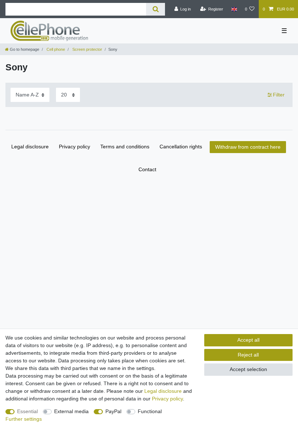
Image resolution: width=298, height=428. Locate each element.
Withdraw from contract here (248, 147)
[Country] (234, 9)
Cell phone (55, 49)
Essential (27, 411)
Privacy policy (74, 146)
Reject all (248, 355)
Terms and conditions (124, 146)
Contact (147, 169)
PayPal (113, 411)
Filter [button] (279, 95)
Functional (150, 411)
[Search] (155, 9)
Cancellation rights (181, 146)
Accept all (248, 340)
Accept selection (248, 369)
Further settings (23, 419)
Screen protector (86, 49)
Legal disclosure (30, 146)
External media (71, 411)
